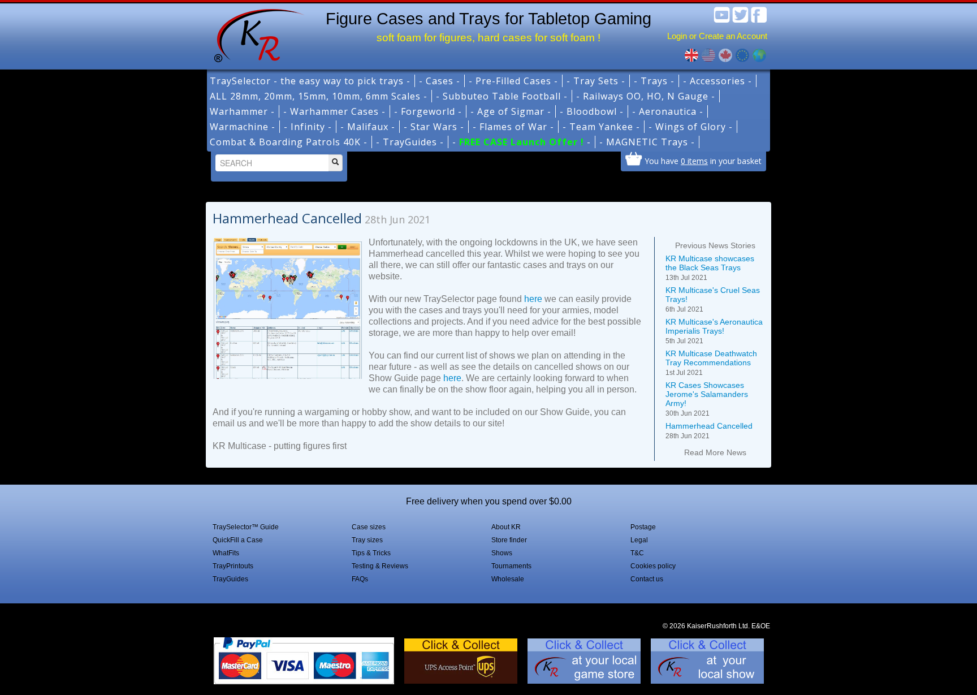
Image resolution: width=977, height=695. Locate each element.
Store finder (509, 540)
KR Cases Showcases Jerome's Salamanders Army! (706, 399)
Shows (501, 553)
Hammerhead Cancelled (709, 430)
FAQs (360, 579)
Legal (639, 540)
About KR (506, 527)
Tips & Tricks (371, 553)
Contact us (646, 579)
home (255, 34)
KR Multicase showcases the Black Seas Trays (709, 268)
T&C (637, 553)
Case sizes (369, 527)
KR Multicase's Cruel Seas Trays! (712, 299)
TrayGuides (230, 579)
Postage (643, 527)
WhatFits (226, 553)
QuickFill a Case (238, 540)
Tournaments (511, 566)
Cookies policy (653, 566)
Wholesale (507, 579)
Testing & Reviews (380, 566)
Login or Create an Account (717, 36)
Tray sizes (367, 540)
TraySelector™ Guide (246, 527)
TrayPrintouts (233, 566)
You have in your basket (703, 161)
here (533, 299)
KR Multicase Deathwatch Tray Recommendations (711, 363)
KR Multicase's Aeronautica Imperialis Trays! (714, 331)
